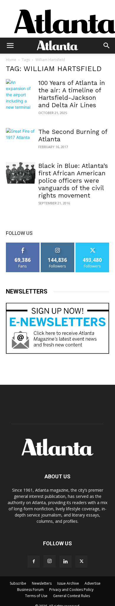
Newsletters (42, 583)
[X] (81, 561)
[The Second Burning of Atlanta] (20, 139)
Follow (58, 245)
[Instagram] (49, 561)
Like (22, 245)
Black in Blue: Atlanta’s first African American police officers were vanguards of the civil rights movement (73, 180)
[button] (10, 46)
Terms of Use (36, 595)
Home (11, 59)
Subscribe (18, 583)
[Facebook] (34, 561)
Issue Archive (68, 583)
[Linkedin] (65, 561)
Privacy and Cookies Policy (71, 589)
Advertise (93, 583)
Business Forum (30, 589)
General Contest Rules (71, 595)
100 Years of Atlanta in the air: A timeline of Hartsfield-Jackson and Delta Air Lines (71, 94)
